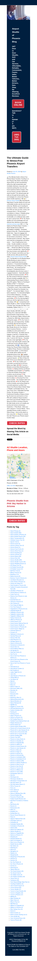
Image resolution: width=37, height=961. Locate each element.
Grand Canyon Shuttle (17, 625)
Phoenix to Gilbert (16, 744)
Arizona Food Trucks (16, 549)
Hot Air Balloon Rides (17, 648)
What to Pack (14, 902)
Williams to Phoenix (16, 907)
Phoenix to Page (15, 751)
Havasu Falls (15, 637)
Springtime (14, 851)
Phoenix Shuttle (16, 735)
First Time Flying (15, 607)
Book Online (18, 103)
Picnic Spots (14, 789)
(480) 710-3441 (16, 137)
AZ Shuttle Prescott (16, 567)
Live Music (14, 679)
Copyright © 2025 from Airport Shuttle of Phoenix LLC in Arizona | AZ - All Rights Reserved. (18, 934)
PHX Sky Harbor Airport (17, 784)
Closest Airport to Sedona (18, 592)
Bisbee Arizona (15, 576)
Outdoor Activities (16, 710)
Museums (14, 693)
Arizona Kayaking (16, 552)
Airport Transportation (17, 538)
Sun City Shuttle (15, 862)
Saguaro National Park (17, 818)
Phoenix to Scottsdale (17, 757)
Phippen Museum (16, 722)
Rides (12, 809)
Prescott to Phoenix (16, 797)
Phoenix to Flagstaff (17, 742)
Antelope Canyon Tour (17, 540)
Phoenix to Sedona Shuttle (18, 762)
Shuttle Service (16, 844)
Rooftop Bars (14, 813)
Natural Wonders (15, 701)
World (12, 911)
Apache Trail (14, 541)
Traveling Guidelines (16, 883)
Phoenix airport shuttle (13, 200)
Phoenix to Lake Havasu (17, 748)
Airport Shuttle (15, 532)
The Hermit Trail (15, 873)
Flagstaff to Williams (17, 616)
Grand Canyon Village (17, 628)
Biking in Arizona (15, 572)
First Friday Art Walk (16, 605)
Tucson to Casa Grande (18, 891)
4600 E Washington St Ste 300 (18, 939)
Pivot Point (14, 791)
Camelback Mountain (17, 579)
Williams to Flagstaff (17, 905)
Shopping (13, 836)
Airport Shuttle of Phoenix (18, 534)
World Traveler (15, 912)
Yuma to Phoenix (15, 920)
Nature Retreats (15, 703)
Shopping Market (16, 838)
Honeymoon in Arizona (17, 645)
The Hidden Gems (16, 874)
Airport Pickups (15, 531)
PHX (12, 775)
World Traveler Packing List (18, 914)
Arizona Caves (15, 543)
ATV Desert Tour (15, 565)
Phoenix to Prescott (16, 755)
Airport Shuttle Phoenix (17, 536)
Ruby (12, 817)
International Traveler (17, 668)
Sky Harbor (14, 845)
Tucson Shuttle (15, 889)
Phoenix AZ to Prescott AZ (18, 731)
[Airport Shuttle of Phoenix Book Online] (18, 19)
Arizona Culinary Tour (17, 545)
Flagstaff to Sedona (17, 614)
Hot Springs (14, 650)
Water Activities (15, 898)
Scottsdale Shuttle (16, 824)
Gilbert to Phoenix (16, 619)
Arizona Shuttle (16, 560)
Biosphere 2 (14, 574)
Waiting (13, 896)
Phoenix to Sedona (17, 760)
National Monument (17, 699)
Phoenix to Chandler (16, 741)
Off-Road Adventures (17, 708)
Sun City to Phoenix (16, 864)
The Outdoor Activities (17, 876)
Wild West (14, 903)
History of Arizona (16, 643)
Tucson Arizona (15, 887)
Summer (13, 860)
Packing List (14, 713)
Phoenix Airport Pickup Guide (18, 256)
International (14, 666)
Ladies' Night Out (16, 672)
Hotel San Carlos (15, 652)
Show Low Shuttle (16, 840)
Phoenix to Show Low (17, 764)
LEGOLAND (14, 677)
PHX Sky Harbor (15, 782)
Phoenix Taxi (15, 737)
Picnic (12, 788)
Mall (12, 681)
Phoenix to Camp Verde (17, 739)
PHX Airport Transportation (18, 780)
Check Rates (17, 423)
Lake (13, 674)
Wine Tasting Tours (16, 909)
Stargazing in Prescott (17, 856)
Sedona (13, 827)
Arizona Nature (15, 556)
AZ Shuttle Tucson (16, 569)
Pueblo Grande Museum (18, 798)
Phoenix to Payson (16, 753)
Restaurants (15, 807)
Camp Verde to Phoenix (17, 581)
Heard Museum (15, 639)
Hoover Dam (14, 646)
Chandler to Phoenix (16, 590)
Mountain (13, 690)
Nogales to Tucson (16, 706)
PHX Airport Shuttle (16, 779)
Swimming (14, 867)
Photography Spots (16, 773)
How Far (13, 654)
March (13, 683)
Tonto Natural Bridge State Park (19, 882)
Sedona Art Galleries (16, 829)
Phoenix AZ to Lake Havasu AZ (19, 730)
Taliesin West (14, 869)
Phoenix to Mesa (15, 750)
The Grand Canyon (16, 871)
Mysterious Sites (15, 697)
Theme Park (14, 878)
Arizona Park (15, 558)
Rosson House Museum (17, 815)
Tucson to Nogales (16, 893)
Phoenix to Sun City (16, 766)
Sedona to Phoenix (16, 835)
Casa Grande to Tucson (18, 585)
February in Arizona (16, 601)
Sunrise (13, 865)
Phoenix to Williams (16, 769)
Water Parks (14, 900)
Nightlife (13, 704)
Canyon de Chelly (16, 583)
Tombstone (14, 880)
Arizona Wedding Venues (18, 563)
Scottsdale (14, 822)
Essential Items (15, 599)
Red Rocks (14, 804)
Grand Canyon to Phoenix (18, 627)
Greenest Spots (15, 630)
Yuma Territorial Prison (17, 918)
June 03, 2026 (17, 171)
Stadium (13, 853)
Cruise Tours (14, 594)
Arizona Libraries (15, 554)
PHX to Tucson (15, 786)
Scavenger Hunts (16, 820)
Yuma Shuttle (14, 916)
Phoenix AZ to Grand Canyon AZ (20, 728)
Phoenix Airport (15, 724)
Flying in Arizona (15, 617)
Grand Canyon (15, 621)
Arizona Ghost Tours (16, 551)
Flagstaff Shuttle (15, 610)
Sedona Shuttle (15, 831)
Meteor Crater (15, 686)
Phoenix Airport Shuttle (18, 726)
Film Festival (14, 603)
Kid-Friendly (14, 670)
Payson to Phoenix (16, 717)
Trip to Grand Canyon (17, 885)
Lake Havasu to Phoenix (17, 675)
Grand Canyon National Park (19, 623)
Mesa (12, 684)
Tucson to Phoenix (16, 894)
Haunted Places (15, 636)
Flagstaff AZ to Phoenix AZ (18, 608)
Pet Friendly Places (16, 719)
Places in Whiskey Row (17, 793)
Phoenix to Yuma (16, 771)
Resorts (13, 806)
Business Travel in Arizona (18, 578)
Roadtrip (14, 811)
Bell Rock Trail (15, 570)
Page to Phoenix (15, 715)
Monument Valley (16, 688)
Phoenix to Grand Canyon (18, 746)
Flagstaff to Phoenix (17, 612)
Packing (13, 712)
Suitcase (13, 858)
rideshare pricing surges (13, 224)
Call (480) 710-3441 (18, 949)
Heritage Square (15, 641)
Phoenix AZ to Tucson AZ (18, 733)
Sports (13, 849)
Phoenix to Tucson (16, 768)
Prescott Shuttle (16, 795)
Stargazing (14, 855)
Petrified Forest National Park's (19, 721)
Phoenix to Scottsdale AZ (18, 759)
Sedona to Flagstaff (17, 833)
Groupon (13, 632)
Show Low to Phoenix (17, 842)
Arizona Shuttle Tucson (17, 561)
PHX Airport (14, 777)
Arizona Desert (15, 547)
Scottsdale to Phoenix (17, 826)
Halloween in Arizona (17, 634)
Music (12, 695)
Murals (13, 692)
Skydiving (13, 847)
